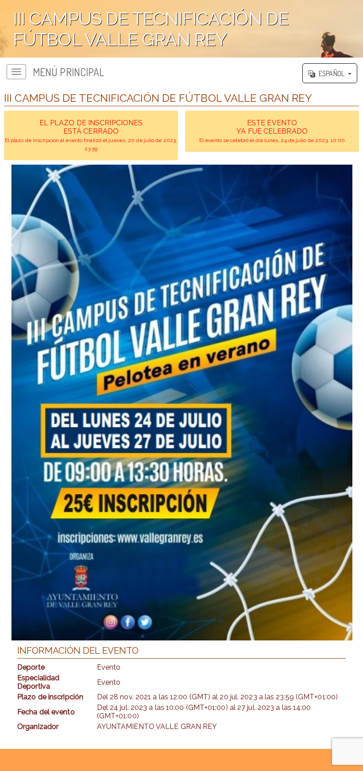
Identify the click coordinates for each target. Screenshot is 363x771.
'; (144, 33)
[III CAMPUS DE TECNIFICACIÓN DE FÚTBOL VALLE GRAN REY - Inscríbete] (181, 402)
